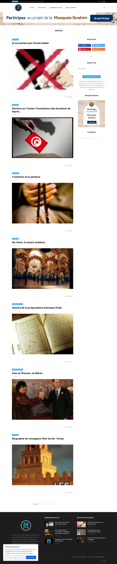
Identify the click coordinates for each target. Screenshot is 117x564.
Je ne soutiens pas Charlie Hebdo (30, 43)
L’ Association (41, 7)
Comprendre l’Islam (56, 7)
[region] (20, 552)
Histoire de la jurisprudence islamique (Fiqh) (37, 307)
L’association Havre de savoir (98, 556)
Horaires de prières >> (83, 556)
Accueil (32, 7)
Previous (35, 504)
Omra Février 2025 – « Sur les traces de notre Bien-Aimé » (32, 1)
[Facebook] (65, 97)
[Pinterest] (69, 97)
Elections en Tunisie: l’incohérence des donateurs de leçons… (41, 110)
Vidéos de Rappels (71, 7)
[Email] (71, 97)
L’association (74, 556)
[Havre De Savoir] (18, 7)
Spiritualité (15, 173)
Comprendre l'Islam (17, 304)
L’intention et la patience (26, 176)
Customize (10, 557)
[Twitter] (67, 97)
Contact (90, 556)
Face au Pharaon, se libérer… (28, 373)
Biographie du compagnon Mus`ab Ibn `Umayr (38, 438)
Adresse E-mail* (82, 68)
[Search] (104, 7)
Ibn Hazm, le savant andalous (28, 242)
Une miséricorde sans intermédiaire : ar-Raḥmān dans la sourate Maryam (62, 531)
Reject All (20, 557)
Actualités (15, 39)
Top (104, 560)
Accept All (31, 557)
